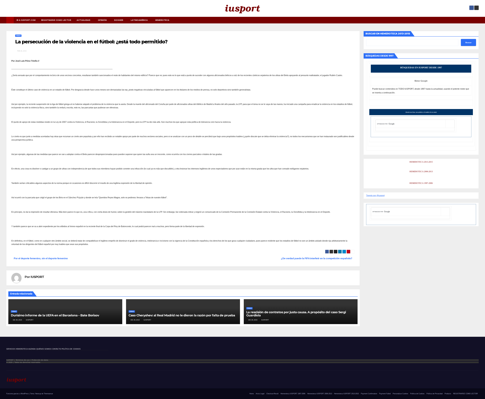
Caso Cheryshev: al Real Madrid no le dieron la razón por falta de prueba (182, 315)
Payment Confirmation (369, 394)
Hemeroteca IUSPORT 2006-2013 (319, 394)
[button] (478, 20)
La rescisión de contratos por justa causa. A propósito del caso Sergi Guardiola (296, 313)
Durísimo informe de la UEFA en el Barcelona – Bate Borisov (55, 315)
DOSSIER (119, 20)
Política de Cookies (417, 394)
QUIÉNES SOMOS (43, 349)
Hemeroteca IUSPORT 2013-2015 (346, 394)
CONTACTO (56, 349)
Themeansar (48, 394)
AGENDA (32, 349)
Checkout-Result (272, 394)
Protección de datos (40, 360)
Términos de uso (23, 360)
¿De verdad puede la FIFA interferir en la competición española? (317, 258)
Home (251, 394)
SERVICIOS (10, 349)
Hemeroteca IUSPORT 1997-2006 (293, 394)
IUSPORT (37, 277)
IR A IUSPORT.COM (26, 20)
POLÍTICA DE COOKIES (71, 349)
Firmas (18, 35)
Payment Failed (385, 394)
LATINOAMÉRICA (139, 20)
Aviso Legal (260, 394)
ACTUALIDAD (84, 20)
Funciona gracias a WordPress (17, 394)
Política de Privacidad (435, 394)
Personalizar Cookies (400, 394)
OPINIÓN (102, 20)
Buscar (468, 42)
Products (448, 394)
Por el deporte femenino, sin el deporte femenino (40, 258)
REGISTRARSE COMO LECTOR (56, 20)
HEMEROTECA (162, 20)
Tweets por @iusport (375, 195)
